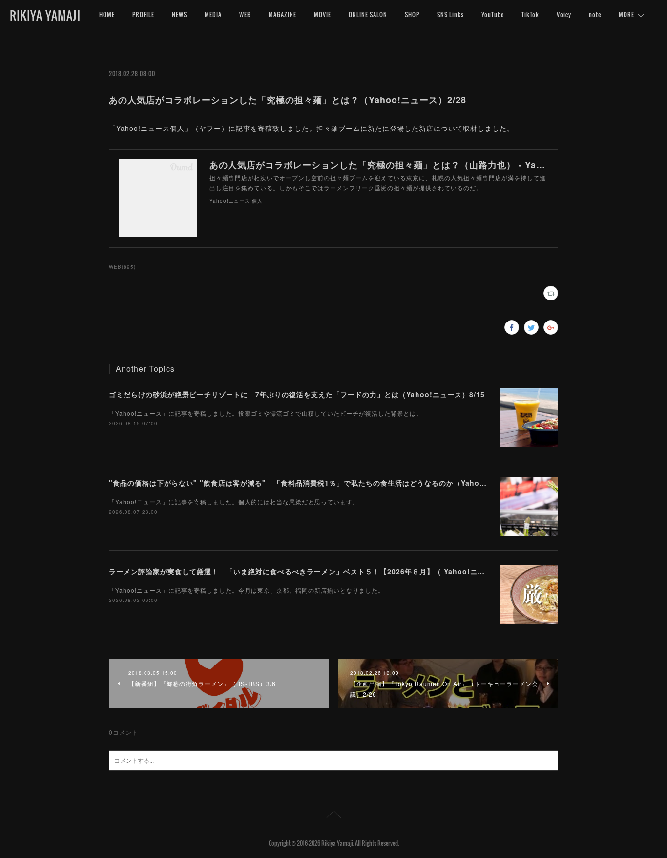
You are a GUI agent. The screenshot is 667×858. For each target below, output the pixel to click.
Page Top (333, 816)
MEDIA (213, 14)
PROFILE (143, 14)
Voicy (564, 14)
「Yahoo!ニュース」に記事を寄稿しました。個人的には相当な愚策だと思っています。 (234, 501)
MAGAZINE (282, 14)
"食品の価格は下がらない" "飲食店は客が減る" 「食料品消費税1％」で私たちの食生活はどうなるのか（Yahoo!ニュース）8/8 (322, 483)
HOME (107, 14)
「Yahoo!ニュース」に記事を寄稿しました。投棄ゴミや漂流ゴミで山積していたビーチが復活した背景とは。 (265, 413)
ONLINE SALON (368, 14)
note (595, 14)
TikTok (530, 14)
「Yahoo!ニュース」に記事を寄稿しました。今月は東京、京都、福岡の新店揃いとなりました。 (246, 590)
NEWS (179, 14)
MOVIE (322, 14)
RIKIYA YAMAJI (45, 15)
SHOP (412, 14)
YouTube (492, 14)
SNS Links (450, 14)
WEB (245, 14)
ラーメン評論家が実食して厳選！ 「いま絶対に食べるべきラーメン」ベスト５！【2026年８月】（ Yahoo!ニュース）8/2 (313, 571)
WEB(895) (122, 266)
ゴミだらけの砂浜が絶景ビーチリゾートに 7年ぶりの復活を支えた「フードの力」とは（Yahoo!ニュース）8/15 (297, 394)
